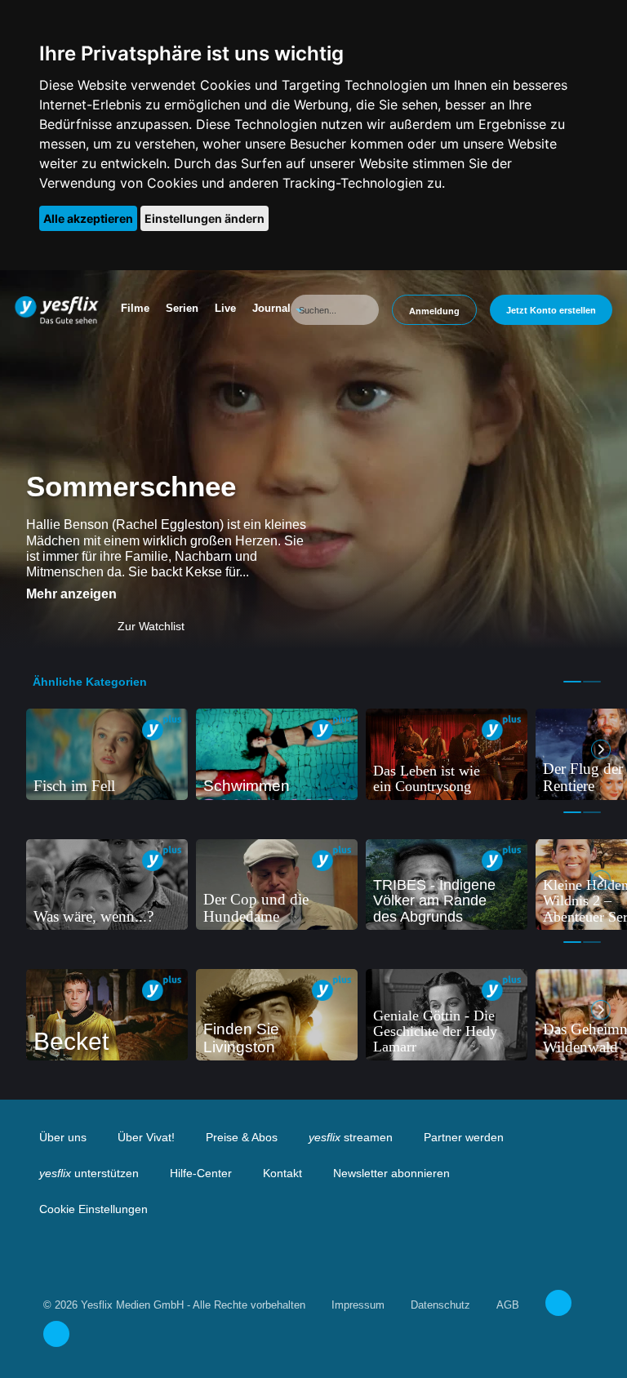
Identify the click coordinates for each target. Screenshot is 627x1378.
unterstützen (89, 1173)
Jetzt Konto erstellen (551, 310)
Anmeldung (434, 311)
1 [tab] (572, 681)
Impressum (358, 1305)
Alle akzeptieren (88, 218)
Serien (182, 308)
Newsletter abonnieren (391, 1173)
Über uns (63, 1137)
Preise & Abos (242, 1137)
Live (225, 308)
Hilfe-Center (201, 1173)
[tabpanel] (107, 754)
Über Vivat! (146, 1137)
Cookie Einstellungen (93, 1209)
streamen (351, 1137)
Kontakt (282, 1173)
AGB (507, 1305)
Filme (135, 308)
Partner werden (464, 1137)
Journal (271, 308)
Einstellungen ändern (205, 218)
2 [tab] (592, 681)
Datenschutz (440, 1305)
